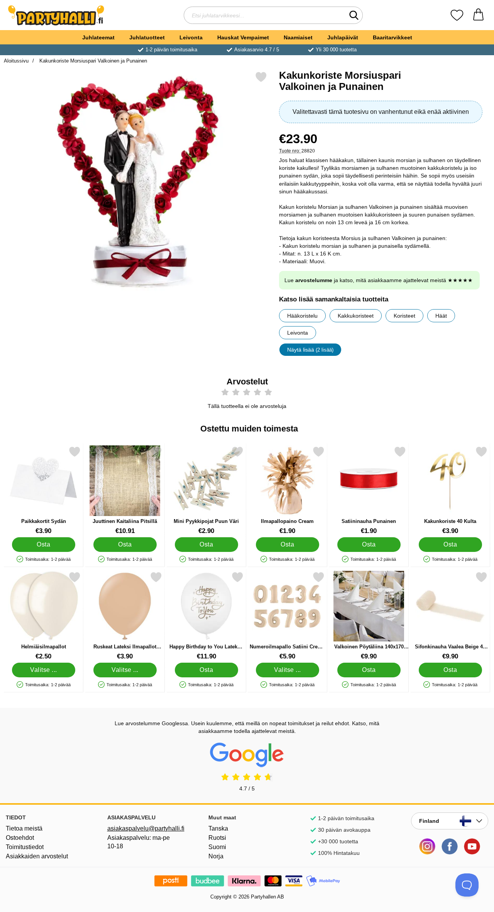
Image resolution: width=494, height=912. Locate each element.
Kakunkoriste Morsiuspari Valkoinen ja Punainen (92, 61)
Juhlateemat (98, 37)
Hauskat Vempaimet (243, 37)
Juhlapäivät (342, 37)
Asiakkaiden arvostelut (37, 856)
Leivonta (191, 37)
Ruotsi (217, 837)
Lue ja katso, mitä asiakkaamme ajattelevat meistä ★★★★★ (378, 280)
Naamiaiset (298, 37)
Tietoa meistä (24, 828)
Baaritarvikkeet (392, 37)
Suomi (217, 847)
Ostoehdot (20, 837)
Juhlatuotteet (147, 37)
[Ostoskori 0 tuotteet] (478, 15)
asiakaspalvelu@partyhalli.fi (145, 828)
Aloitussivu (16, 61)
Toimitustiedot (25, 847)
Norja (215, 856)
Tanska (218, 828)
